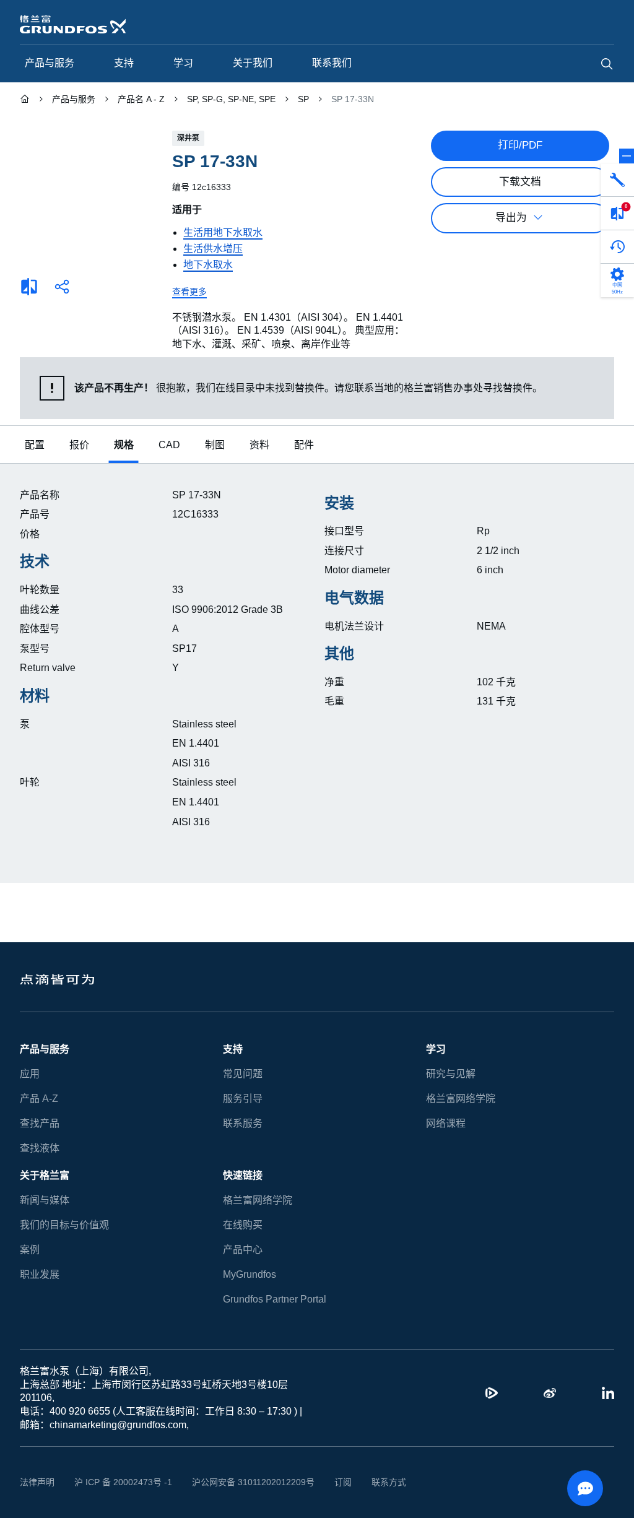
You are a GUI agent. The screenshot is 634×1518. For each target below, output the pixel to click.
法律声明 (37, 1482)
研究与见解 (451, 1073)
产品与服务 (44, 1049)
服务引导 (243, 1098)
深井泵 (188, 138)
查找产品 (39, 1123)
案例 (30, 1249)
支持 (233, 1049)
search (606, 63)
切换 (626, 156)
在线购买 (243, 1224)
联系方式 (369, 1482)
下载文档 (520, 181)
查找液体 (39, 1148)
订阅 (323, 1482)
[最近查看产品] (617, 247)
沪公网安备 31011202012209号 (239, 1482)
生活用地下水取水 (223, 232)
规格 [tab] (124, 444)
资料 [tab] (256, 444)
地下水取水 (208, 264)
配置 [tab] (35, 444)
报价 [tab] (79, 444)
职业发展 (39, 1274)
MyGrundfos (250, 1274)
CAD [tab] (167, 444)
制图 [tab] (212, 444)
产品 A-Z (38, 1098)
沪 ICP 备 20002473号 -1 (118, 1482)
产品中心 (243, 1249)
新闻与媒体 (44, 1200)
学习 (436, 1049)
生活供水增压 (213, 248)
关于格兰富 (44, 1175)
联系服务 (243, 1123)
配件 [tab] (301, 444)
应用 (30, 1073)
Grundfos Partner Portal (274, 1299)
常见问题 (243, 1073)
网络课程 (446, 1123)
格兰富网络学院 (460, 1098)
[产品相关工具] (617, 180)
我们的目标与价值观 (64, 1224)
